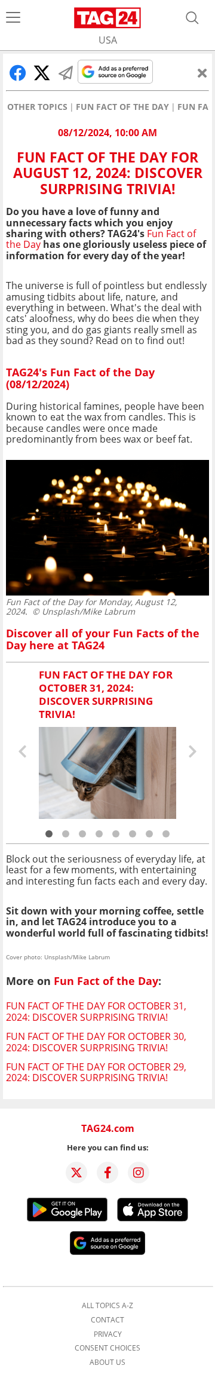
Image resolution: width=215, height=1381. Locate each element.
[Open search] (192, 18)
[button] (49, 833)
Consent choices (107, 1348)
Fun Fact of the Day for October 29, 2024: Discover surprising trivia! (96, 1072)
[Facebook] (107, 1172)
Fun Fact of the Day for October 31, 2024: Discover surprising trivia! (96, 1011)
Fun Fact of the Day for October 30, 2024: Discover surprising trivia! (96, 1042)
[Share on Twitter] (42, 73)
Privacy (108, 1334)
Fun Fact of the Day (122, 107)
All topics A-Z (107, 1306)
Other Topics (37, 107)
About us (107, 1362)
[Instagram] (138, 1172)
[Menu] (13, 18)
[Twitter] (76, 1172)
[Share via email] (66, 73)
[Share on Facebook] (18, 73)
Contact (107, 1320)
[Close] (202, 72)
